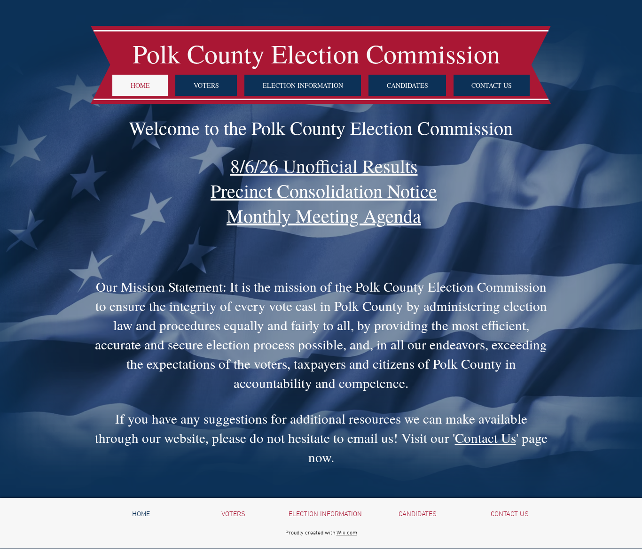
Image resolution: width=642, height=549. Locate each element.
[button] (206, 85)
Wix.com (347, 533)
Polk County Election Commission (321, 53)
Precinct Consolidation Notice (324, 190)
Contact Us (485, 437)
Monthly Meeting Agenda (324, 215)
